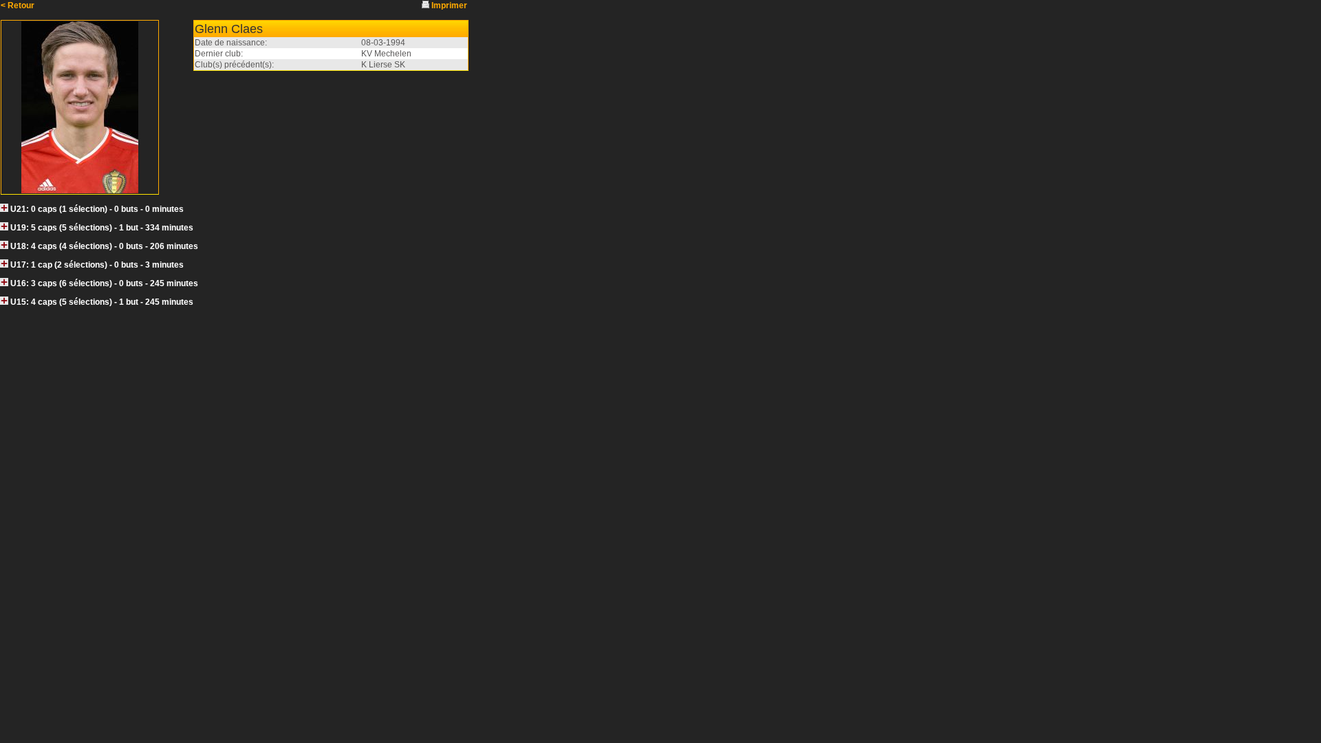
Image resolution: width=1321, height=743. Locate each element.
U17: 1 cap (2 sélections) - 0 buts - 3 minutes (97, 265)
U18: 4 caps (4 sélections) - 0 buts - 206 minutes (104, 246)
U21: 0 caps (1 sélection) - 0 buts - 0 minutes (97, 209)
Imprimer (449, 5)
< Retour (17, 5)
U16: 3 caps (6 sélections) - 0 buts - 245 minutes (104, 283)
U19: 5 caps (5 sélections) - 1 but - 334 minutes (101, 228)
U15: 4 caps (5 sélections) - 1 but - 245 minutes (101, 302)
